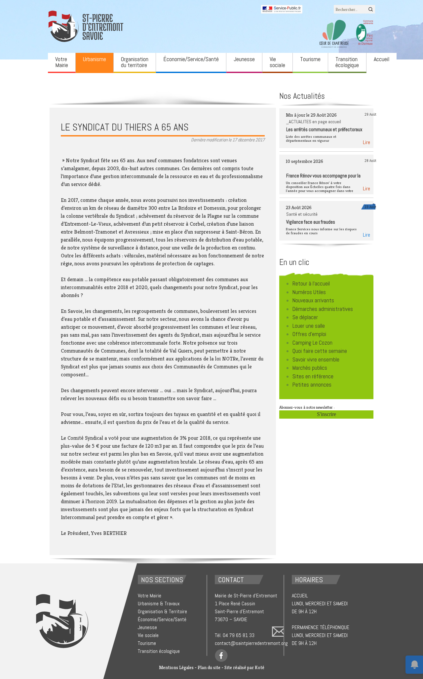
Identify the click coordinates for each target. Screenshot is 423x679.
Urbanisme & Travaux (159, 603)
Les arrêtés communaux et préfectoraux (324, 129)
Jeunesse (244, 59)
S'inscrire (326, 414)
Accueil (381, 59)
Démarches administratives (322, 309)
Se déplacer (305, 317)
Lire (366, 142)
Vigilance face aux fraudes (310, 222)
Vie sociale (277, 62)
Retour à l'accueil (311, 283)
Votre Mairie (61, 62)
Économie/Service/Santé (191, 59)
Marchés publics (309, 367)
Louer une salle (308, 325)
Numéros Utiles (309, 292)
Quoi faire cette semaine (319, 351)
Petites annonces (311, 384)
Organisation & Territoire (162, 611)
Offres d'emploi (309, 334)
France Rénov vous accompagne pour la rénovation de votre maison (323, 178)
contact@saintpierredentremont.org (251, 643)
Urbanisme (94, 59)
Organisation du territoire (134, 62)
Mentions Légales (176, 667)
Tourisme (310, 59)
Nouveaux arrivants (313, 300)
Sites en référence (312, 376)
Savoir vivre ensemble (315, 359)
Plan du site (209, 667)
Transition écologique (347, 62)
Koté (259, 667)
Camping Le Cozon (312, 342)
